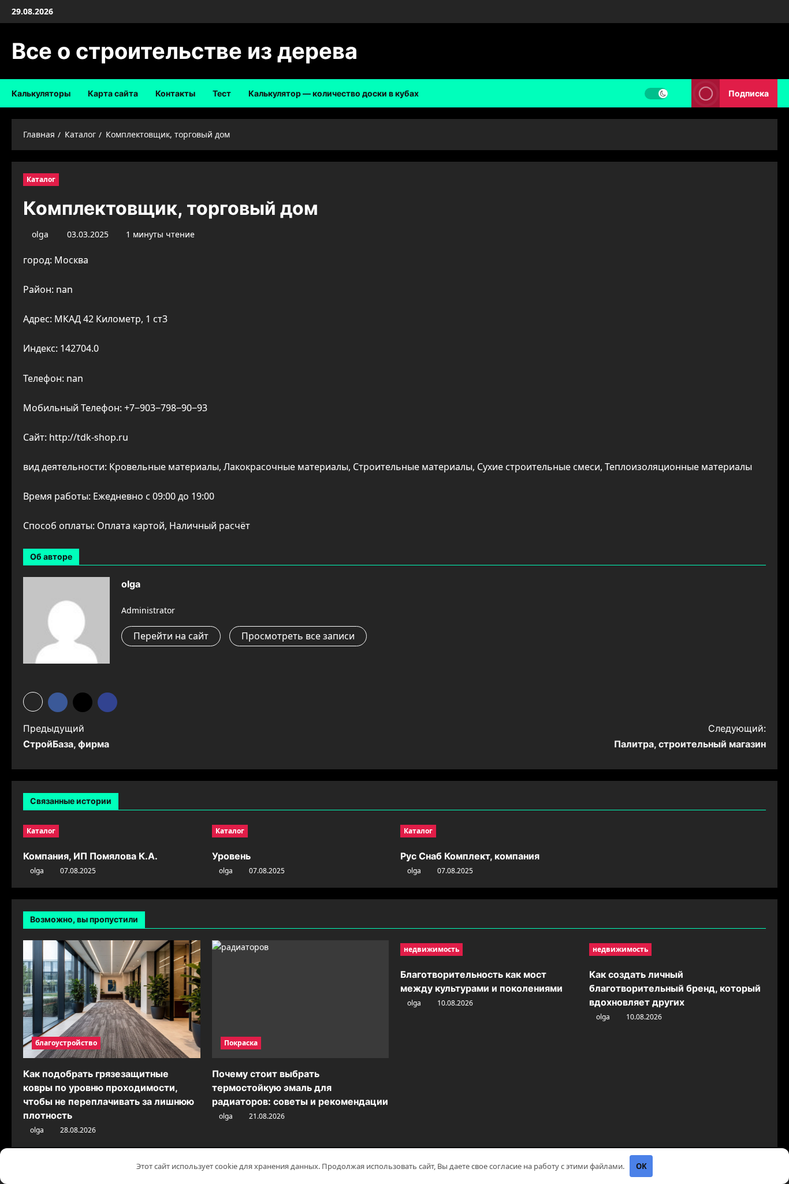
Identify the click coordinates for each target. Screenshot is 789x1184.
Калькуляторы (41, 93)
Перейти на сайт (171, 636)
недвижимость (431, 949)
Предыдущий (66, 736)
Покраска (241, 1043)
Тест (222, 93)
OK (641, 1166)
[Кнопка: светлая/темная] (656, 93)
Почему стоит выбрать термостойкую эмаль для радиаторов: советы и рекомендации (300, 1087)
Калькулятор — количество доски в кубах (333, 93)
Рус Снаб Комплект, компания (469, 856)
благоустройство (66, 1043)
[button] (33, 702)
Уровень (231, 856)
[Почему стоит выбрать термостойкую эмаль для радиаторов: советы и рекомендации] (300, 999)
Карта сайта (113, 93)
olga (40, 234)
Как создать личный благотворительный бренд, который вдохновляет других (675, 988)
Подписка (748, 93)
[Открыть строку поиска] (679, 93)
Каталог (41, 179)
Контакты (175, 93)
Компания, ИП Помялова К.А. (90, 856)
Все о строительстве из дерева (185, 51)
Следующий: (690, 736)
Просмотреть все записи (298, 636)
